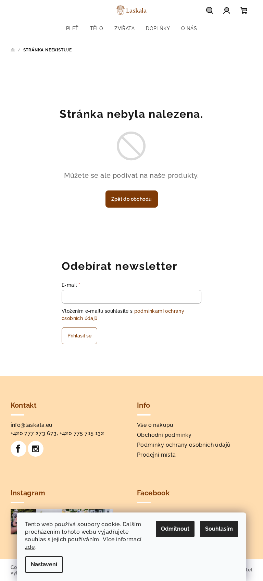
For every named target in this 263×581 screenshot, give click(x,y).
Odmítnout (175, 529)
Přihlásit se (79, 335)
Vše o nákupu (155, 425)
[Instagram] (35, 449)
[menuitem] (72, 28)
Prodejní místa (156, 455)
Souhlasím (219, 529)
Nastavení (44, 564)
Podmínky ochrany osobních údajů (183, 445)
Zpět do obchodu (131, 199)
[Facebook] (18, 449)
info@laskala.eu (32, 425)
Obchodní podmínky (164, 435)
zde (30, 547)
